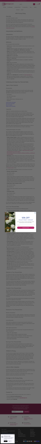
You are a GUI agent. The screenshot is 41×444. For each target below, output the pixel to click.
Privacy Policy (5, 439)
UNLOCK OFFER (25, 227)
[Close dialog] (35, 213)
